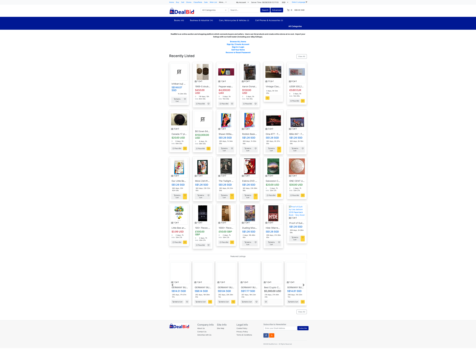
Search (265, 10)
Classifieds (197, 2)
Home (171, 2)
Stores (188, 2)
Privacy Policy (242, 332)
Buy (177, 2)
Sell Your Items (238, 50)
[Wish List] (185, 100)
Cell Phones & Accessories (269, 20)
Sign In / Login (238, 47)
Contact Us (201, 332)
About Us (201, 328)
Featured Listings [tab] (238, 256)
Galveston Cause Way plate (280, 181)
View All (301, 56)
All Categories (295, 26)
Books (179, 20)
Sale (206, 2)
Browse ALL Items (238, 41)
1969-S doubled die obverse (209, 86)
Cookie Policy (242, 328)
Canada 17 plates (180, 134)
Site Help (220, 328)
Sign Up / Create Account (238, 44)
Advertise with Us (204, 335)
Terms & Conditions (244, 335)
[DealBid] (181, 10)
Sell (182, 2)
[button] (172, 284)
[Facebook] (266, 335)
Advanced (277, 10)
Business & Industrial (201, 20)
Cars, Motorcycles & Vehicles (234, 20)
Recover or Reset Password (238, 52)
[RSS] (271, 335)
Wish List (213, 2)
